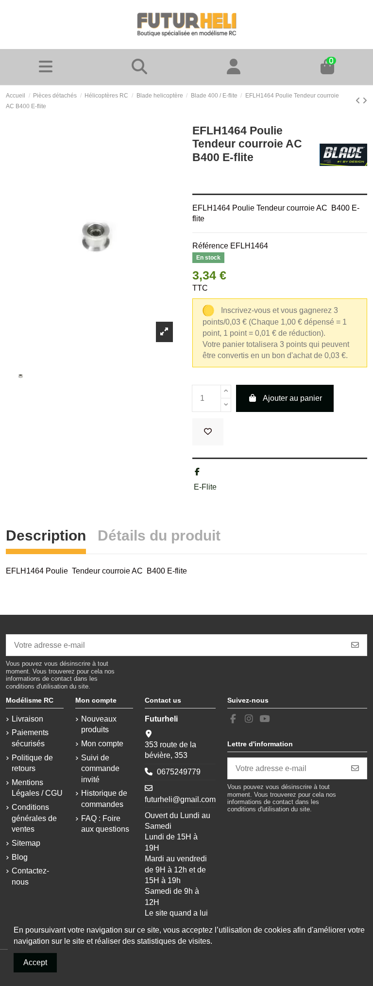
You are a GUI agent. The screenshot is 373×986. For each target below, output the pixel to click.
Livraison (27, 719)
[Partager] (197, 472)
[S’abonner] (355, 645)
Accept (35, 962)
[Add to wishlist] (207, 431)
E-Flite (205, 487)
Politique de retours (32, 763)
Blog (20, 857)
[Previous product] (359, 101)
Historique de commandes (104, 798)
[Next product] (364, 101)
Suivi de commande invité (100, 769)
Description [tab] (46, 536)
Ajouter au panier (292, 398)
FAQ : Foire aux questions (105, 823)
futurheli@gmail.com (180, 799)
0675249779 (179, 772)
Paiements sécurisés (30, 737)
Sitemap (26, 843)
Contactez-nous (30, 876)
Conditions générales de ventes (34, 818)
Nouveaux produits (99, 724)
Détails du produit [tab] (159, 536)
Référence (210, 246)
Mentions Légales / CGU (37, 787)
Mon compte (102, 744)
